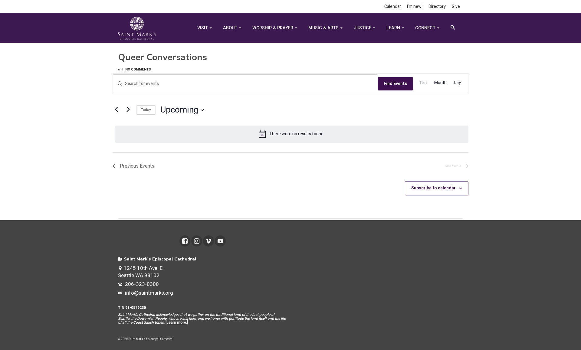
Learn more (176, 322)
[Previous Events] (116, 109)
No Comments (138, 69)
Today (146, 110)
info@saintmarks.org (148, 293)
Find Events (395, 83)
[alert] (291, 134)
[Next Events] (128, 109)
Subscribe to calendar (433, 188)
